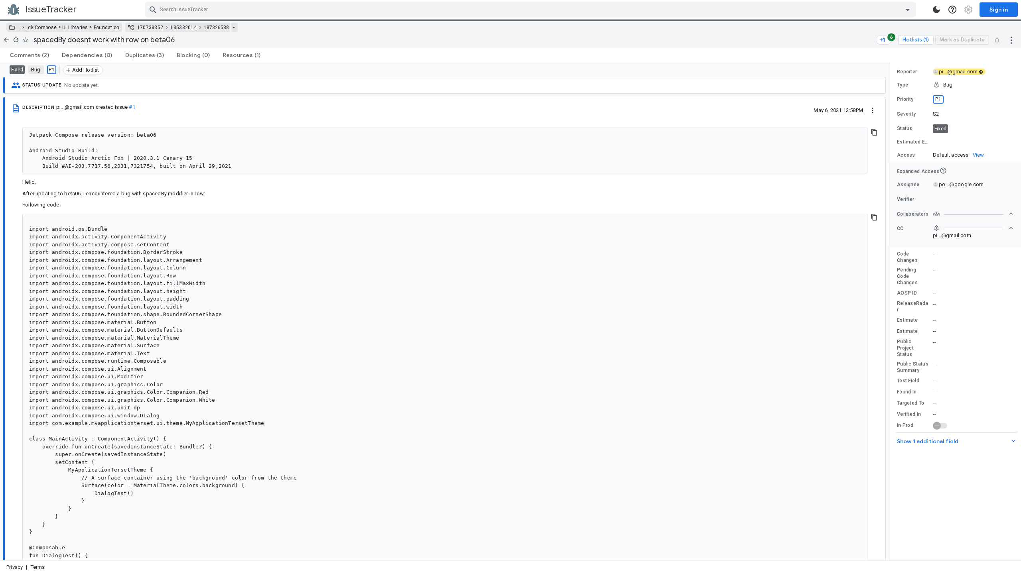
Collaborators (912, 214)
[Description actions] (872, 110)
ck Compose (42, 27)
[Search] (153, 9)
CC (900, 228)
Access (906, 155)
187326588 (216, 27)
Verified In (909, 414)
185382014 (183, 27)
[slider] (890, 311)
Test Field (908, 380)
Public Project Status (905, 348)
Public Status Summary (912, 367)
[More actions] (1011, 39)
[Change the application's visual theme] (936, 10)
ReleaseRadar (912, 307)
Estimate (907, 320)
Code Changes (907, 257)
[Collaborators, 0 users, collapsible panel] (973, 213)
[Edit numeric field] (973, 142)
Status (905, 128)
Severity (906, 114)
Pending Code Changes (907, 276)
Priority (905, 99)
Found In (907, 392)
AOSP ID (907, 293)
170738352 (150, 27)
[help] (952, 10)
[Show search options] (908, 9)
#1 (132, 107)
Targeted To (910, 403)
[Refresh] (16, 40)
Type (902, 85)
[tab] (29, 55)
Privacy (14, 567)
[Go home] (6, 40)
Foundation (107, 27)
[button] (22, 27)
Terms (38, 567)
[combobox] (531, 9)
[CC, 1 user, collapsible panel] (973, 228)
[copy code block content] (874, 132)
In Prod (905, 425)
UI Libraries (75, 27)
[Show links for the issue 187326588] (233, 27)
